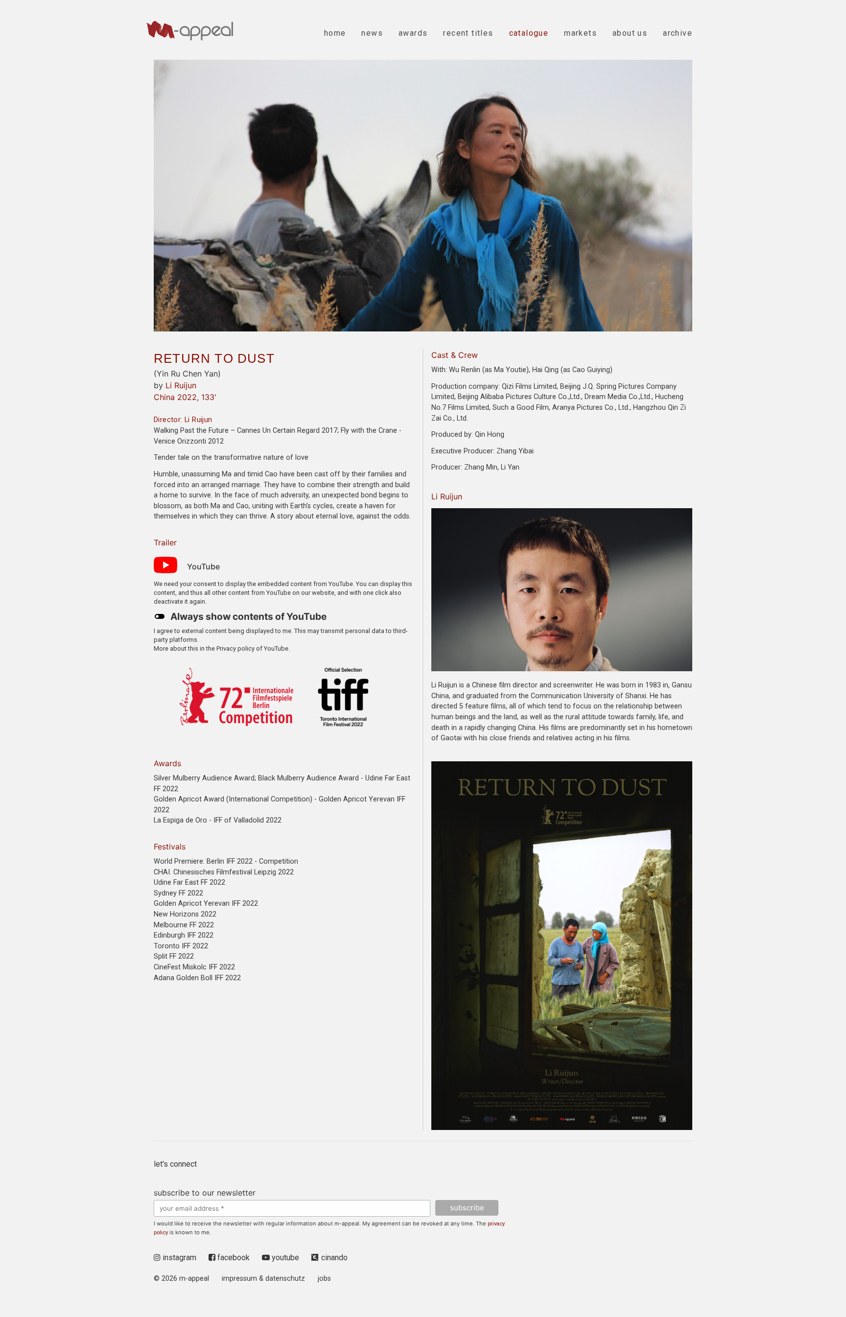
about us (629, 33)
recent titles (468, 33)
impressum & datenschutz (263, 1278)
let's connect (175, 1164)
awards (413, 33)
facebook (232, 1257)
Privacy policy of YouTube (252, 648)
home (335, 33)
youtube (284, 1257)
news (372, 33)
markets (580, 33)
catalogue (529, 33)
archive (677, 33)
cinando (334, 1257)
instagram (178, 1257)
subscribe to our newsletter (205, 1193)
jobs (324, 1278)
